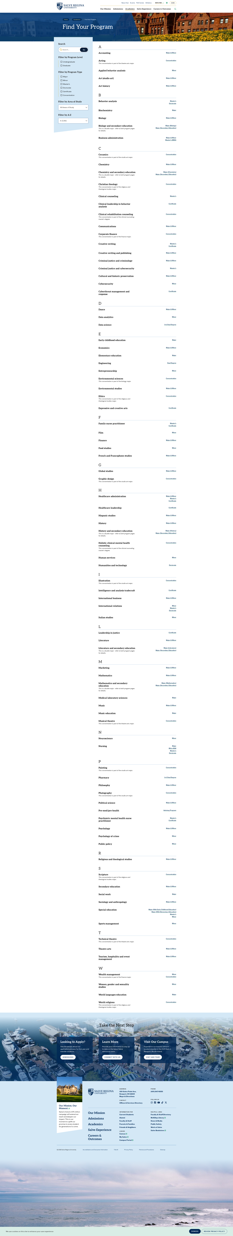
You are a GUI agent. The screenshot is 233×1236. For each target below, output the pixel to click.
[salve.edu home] (70, 6)
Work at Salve (156, 1127)
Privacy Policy (128, 1150)
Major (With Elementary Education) (164, 912)
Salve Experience (144, 9)
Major (65, 77)
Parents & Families (127, 1124)
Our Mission (105, 9)
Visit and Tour (153, 1057)
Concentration (68, 95)
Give (173, 3)
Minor (65, 80)
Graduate (66, 66)
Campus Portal (125, 1140)
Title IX (116, 1150)
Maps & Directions (127, 1096)
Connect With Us (112, 1057)
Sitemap (162, 1150)
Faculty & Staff (125, 1121)
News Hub (125, 3)
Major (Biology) (170, 125)
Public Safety (156, 1124)
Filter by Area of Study (70, 102)
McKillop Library (157, 1118)
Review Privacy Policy (214, 1231)
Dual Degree (171, 363)
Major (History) (171, 531)
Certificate (67, 91)
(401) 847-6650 (157, 1091)
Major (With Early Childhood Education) (162, 909)
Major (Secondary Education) (166, 128)
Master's (66, 84)
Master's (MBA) (170, 140)
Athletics (148, 3)
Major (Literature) (170, 648)
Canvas (122, 1134)
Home (66, 19)
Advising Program (169, 810)
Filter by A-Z (64, 115)
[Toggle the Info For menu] (162, 3)
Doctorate (67, 88)
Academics (130, 9)
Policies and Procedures (146, 1150)
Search (61, 44)
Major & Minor (171, 53)
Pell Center (140, 3)
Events (132, 3)
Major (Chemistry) (169, 172)
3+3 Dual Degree (170, 777)
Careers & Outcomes (162, 9)
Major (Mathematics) (169, 683)
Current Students (126, 1114)
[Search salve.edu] (175, 9)
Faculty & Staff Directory (161, 1114)
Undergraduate (69, 62)
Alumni (122, 1118)
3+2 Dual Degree (170, 324)
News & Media (156, 1121)
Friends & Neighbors (127, 1127)
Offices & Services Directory (130, 1103)
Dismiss (195, 1231)
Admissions (118, 9)
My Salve (123, 1137)
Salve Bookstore (157, 1130)
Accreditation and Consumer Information (95, 1150)
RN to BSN (172, 748)
